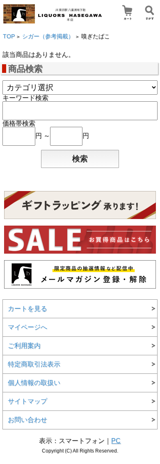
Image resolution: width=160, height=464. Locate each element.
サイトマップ (27, 401)
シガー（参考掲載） (48, 36)
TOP (9, 36)
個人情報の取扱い (34, 382)
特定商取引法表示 (34, 364)
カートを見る (27, 308)
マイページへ (27, 327)
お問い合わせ (27, 419)
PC (116, 440)
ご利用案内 (24, 345)
